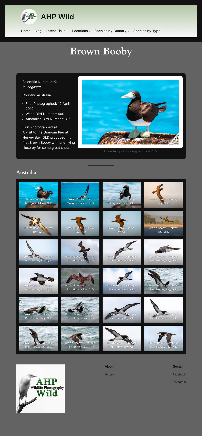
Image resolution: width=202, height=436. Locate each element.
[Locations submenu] (90, 31)
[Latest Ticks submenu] (67, 31)
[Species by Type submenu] (162, 31)
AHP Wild (57, 16)
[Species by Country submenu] (128, 31)
